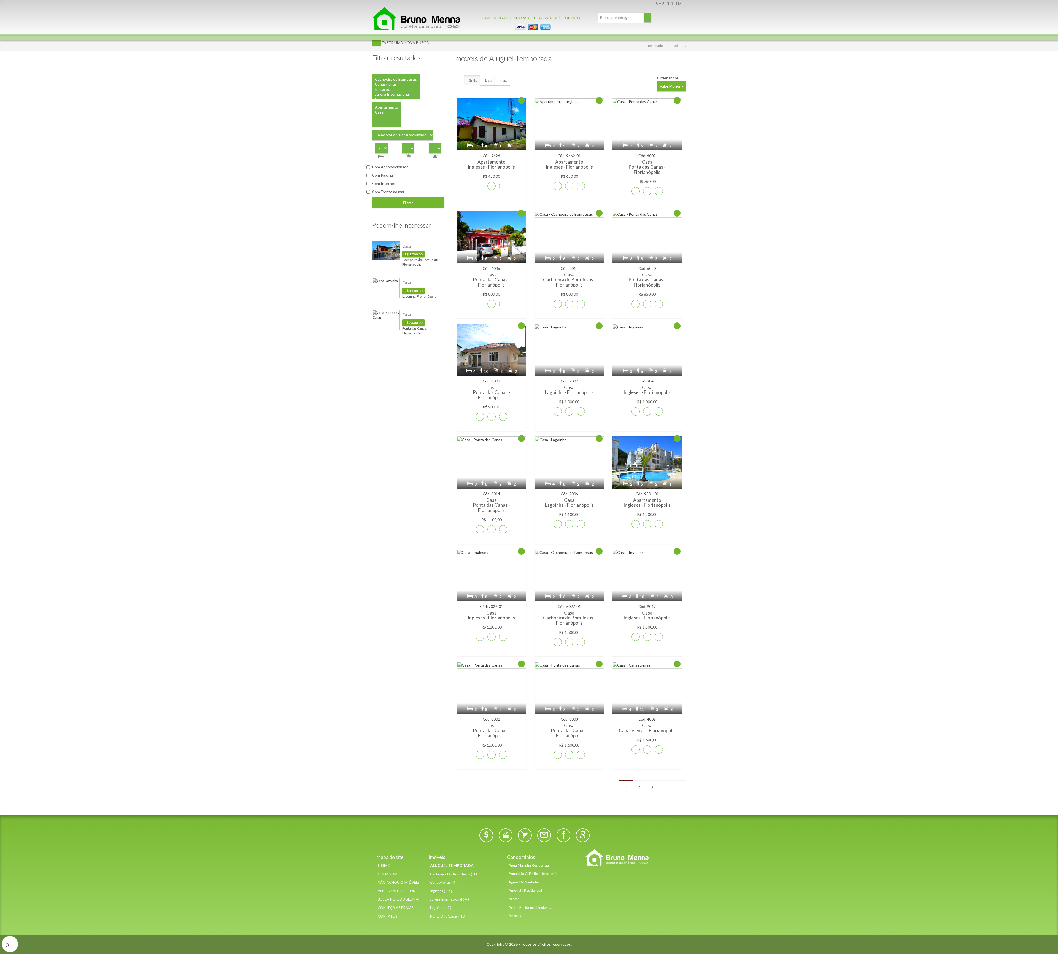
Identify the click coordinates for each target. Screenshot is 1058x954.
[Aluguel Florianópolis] (416, 18)
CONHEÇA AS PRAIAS (396, 908)
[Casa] (386, 112)
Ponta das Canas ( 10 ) (448, 916)
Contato (571, 18)
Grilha (473, 80)
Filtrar (408, 202)
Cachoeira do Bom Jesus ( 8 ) (453, 874)
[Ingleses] (395, 89)
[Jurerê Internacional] (395, 94)
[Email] (544, 835)
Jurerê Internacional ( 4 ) (449, 899)
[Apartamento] (386, 107)
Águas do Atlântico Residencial (533, 873)
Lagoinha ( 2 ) (440, 908)
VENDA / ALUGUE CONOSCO (397, 891)
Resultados (656, 46)
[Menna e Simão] (633, 857)
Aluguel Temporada (452, 865)
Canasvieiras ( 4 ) (443, 882)
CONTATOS (387, 916)
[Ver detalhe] (503, 186)
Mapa (504, 80)
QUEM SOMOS (390, 874)
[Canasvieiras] (395, 84)
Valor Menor (670, 86)
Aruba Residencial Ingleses (530, 907)
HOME (384, 865)
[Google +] (583, 835)
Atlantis (515, 915)
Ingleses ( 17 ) (441, 891)
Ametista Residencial (525, 890)
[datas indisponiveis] (480, 186)
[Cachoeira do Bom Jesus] (395, 79)
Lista (488, 80)
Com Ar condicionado (390, 167)
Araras (514, 899)
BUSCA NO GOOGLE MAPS (397, 899)
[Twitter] (525, 835)
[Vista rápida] (491, 186)
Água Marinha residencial (529, 865)
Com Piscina (382, 175)
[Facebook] (563, 835)
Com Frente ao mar (388, 191)
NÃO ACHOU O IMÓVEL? (397, 882)
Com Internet (384, 183)
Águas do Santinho (524, 882)
